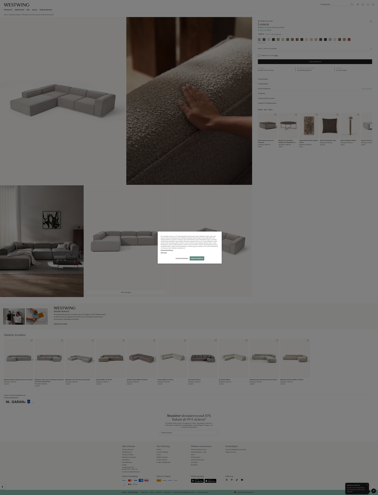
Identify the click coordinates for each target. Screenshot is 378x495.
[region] (190, 248)
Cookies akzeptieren (197, 258)
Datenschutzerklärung (167, 250)
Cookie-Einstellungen (182, 258)
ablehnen (194, 246)
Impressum (164, 252)
